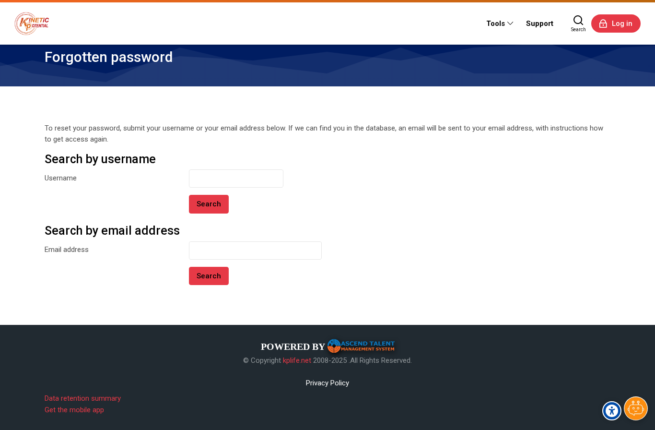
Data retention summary (83, 398)
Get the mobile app (74, 410)
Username (61, 178)
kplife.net (297, 360)
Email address (67, 249)
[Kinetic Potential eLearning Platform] (31, 23)
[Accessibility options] (611, 410)
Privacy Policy (327, 383)
